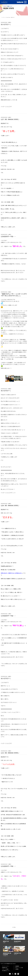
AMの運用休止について (6, 970)
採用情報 (16, 969)
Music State (8, 17)
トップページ (3, 17)
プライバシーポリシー (6, 966)
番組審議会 (17, 966)
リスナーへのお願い (5, 969)
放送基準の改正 (4, 967)
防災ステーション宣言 (19, 967)
